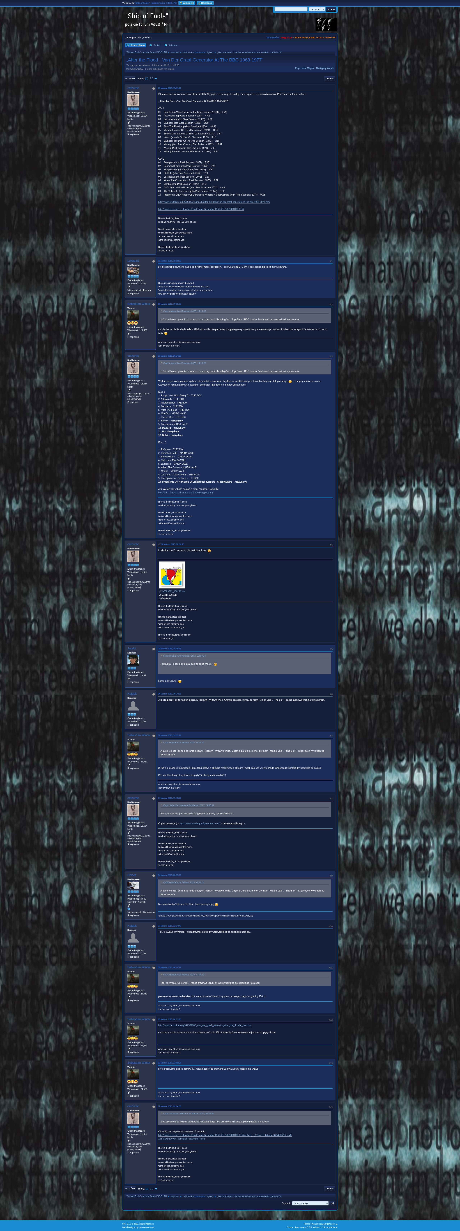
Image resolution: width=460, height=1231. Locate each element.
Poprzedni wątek (304, 68)
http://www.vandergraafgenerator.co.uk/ (200, 823)
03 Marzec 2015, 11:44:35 (169, 88)
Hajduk (132, 693)
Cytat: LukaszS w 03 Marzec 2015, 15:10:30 (184, 311)
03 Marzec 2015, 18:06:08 (169, 304)
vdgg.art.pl (286, 37)
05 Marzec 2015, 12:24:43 (169, 926)
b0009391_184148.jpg (173, 591)
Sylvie (210, 52)
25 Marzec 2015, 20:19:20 (169, 1019)
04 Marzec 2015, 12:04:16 (172, 544)
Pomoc (307, 1224)
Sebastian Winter (138, 304)
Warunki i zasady (319, 1224)
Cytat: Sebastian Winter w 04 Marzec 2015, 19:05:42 (188, 805)
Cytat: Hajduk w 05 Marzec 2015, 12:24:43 (183, 974)
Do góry (130, 1189)
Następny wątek (325, 68)
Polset (131, 875)
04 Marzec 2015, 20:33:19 (169, 875)
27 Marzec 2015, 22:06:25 (169, 1063)
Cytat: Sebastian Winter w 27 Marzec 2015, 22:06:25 (188, 1113)
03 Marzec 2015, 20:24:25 (169, 356)
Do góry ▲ (333, 1224)
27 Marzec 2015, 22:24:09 (169, 1106)
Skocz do (286, 1203)
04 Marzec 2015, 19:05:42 (169, 735)
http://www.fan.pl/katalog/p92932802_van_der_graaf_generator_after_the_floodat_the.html (204, 1025)
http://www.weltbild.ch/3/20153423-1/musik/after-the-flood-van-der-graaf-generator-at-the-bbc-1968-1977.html (214, 202)
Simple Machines (146, 1224)
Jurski (131, 648)
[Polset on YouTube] (128, 908)
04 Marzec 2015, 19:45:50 (169, 798)
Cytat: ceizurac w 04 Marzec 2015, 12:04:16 (184, 656)
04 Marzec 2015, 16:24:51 (169, 694)
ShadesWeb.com (146, 1227)
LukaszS (133, 260)
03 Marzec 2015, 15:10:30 (169, 261)
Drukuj (330, 78)
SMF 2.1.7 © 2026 (130, 1224)
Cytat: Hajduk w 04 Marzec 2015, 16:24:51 (183, 742)
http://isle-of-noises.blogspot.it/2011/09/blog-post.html (186, 492)
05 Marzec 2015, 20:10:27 (169, 967)
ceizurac (133, 88)
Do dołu (130, 78)
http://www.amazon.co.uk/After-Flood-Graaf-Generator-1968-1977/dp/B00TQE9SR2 (201, 209)
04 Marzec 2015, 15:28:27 (169, 648)
